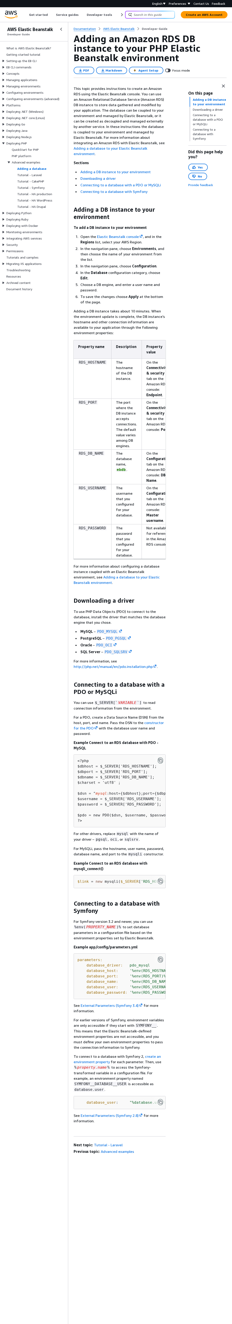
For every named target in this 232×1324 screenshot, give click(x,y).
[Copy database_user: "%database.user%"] (160, 1102)
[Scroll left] (26, 14)
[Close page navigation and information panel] (223, 86)
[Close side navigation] (61, 29)
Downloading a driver (98, 178)
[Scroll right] (121, 14)
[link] (154, 28)
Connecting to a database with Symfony (113, 191)
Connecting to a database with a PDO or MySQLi (120, 185)
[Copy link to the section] (70, 209)
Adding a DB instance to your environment (115, 172)
